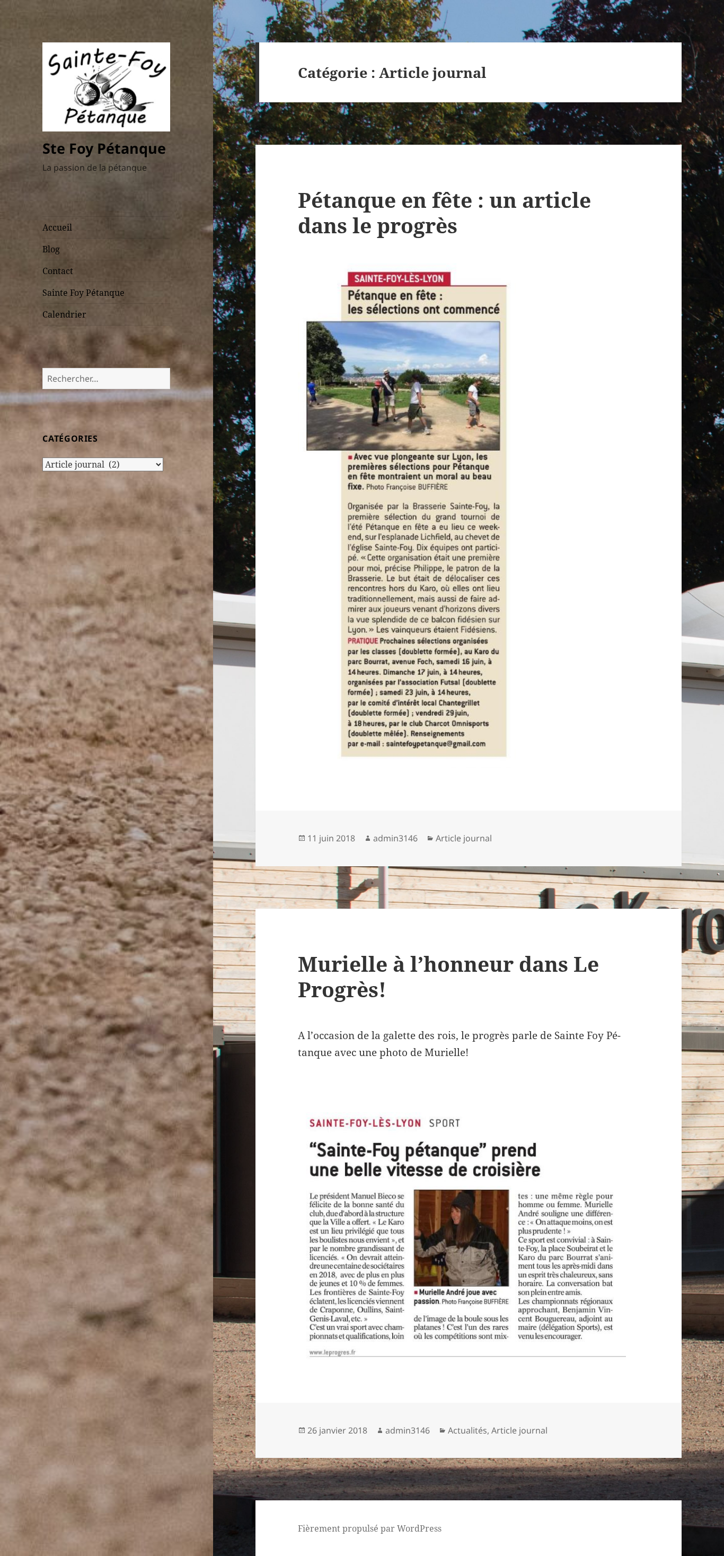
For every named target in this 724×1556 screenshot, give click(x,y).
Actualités (467, 1430)
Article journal (464, 838)
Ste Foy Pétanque (104, 148)
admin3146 (395, 838)
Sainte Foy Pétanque (83, 292)
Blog (51, 249)
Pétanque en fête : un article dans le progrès (444, 212)
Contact (57, 271)
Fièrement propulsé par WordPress (370, 1528)
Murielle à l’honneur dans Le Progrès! (448, 976)
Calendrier (64, 314)
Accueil (57, 227)
